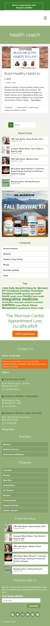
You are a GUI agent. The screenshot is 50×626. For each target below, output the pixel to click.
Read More (36, 100)
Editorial (9, 107)
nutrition (23, 110)
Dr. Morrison (41, 288)
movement (38, 302)
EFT (4, 290)
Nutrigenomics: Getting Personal (25, 181)
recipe (18, 305)
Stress (25, 305)
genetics (26, 293)
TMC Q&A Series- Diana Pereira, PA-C (27, 139)
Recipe (6, 264)
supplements (24, 307)
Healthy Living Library (13, 259)
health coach (33, 107)
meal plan (19, 302)
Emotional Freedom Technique (25, 290)
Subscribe (33, 605)
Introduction (8, 302)
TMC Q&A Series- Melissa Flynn (25, 159)
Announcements (10, 248)
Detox (29, 288)
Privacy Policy (8, 429)
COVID (5, 288)
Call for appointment (25, 333)
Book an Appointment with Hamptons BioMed (24, 6)
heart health (38, 296)
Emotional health (12, 293)
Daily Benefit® (22, 107)
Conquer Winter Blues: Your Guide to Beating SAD (27, 149)
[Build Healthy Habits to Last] (25, 57)
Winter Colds (37, 307)
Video (5, 275)
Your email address (12, 596)
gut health (36, 293)
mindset (28, 302)
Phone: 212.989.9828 (11, 355)
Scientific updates (11, 270)
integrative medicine (11, 110)
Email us (5, 372)
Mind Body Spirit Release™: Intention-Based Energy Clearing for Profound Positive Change (27, 171)
